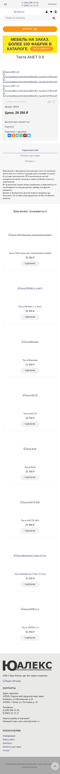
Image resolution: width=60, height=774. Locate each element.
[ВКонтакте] (9, 135)
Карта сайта (8, 739)
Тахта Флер (30, 467)
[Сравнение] (49, 101)
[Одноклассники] (13, 135)
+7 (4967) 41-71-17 (29, 5)
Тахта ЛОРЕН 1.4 (30, 627)
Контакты (52, 4)
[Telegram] (17, 135)
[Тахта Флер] (30, 448)
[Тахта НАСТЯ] (30, 395)
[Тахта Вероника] (30, 341)
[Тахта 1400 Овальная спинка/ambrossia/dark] (30, 234)
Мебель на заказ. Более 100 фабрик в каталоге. (29, 44)
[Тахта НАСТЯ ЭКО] (30, 502)
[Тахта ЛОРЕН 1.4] (30, 609)
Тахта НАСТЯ (30, 413)
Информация (9, 736)
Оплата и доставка (12, 747)
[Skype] (29, 135)
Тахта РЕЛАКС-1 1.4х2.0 (30, 306)
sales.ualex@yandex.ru (28, 721)
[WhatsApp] (21, 135)
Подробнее (9, 127)
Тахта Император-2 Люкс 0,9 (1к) (30, 574)
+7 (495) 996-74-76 (29, 3)
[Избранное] (53, 101)
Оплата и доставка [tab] (30, 155)
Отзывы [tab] (30, 161)
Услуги (6, 750)
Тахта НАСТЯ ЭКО (30, 520)
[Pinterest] (25, 135)
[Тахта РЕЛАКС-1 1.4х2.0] (30, 288)
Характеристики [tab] (30, 150)
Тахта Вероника (30, 360)
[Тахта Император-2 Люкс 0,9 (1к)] (30, 555)
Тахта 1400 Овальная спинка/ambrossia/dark (30, 253)
